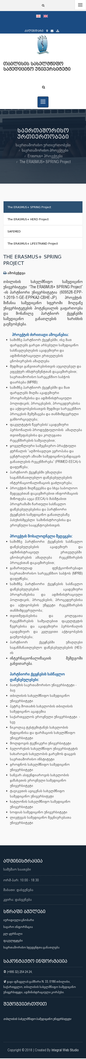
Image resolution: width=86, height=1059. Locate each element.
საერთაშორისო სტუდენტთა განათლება (31, 947)
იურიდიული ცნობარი (18, 920)
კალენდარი (33, 30)
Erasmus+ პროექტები (45, 156)
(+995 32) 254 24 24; (19, 972)
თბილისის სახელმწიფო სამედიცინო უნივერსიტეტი (37, 1019)
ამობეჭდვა (16, 273)
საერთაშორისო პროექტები (45, 150)
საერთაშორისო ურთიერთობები (43, 145)
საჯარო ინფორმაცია (18, 927)
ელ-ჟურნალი (12, 933)
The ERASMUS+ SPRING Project (45, 161)
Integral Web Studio (65, 1050)
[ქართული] (39, 15)
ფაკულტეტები (13, 940)
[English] (46, 15)
